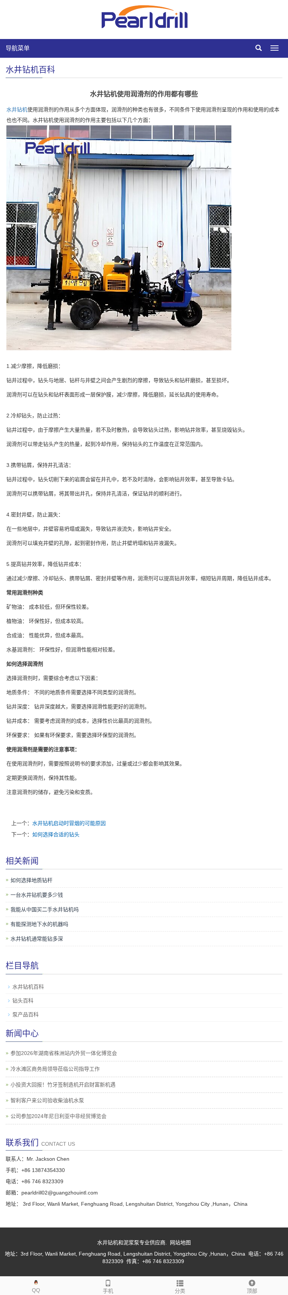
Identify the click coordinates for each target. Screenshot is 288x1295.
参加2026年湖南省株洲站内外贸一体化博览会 (63, 1053)
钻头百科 (22, 1001)
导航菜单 (18, 48)
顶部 (252, 1291)
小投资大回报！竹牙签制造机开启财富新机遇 (63, 1085)
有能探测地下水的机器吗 (39, 924)
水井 (11, 110)
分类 (180, 1291)
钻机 (22, 110)
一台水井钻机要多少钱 (36, 895)
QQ (36, 1290)
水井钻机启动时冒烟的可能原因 (69, 823)
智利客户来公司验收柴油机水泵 (47, 1100)
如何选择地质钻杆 (31, 880)
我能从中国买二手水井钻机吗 (44, 909)
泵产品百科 (25, 1014)
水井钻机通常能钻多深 (36, 939)
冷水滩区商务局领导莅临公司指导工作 (55, 1069)
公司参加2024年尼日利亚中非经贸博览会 (58, 1116)
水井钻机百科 (28, 987)
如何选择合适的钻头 (56, 834)
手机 (108, 1291)
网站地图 (180, 1242)
